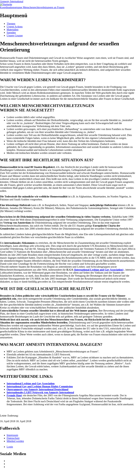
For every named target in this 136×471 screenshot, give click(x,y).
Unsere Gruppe (15, 35)
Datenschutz (13, 438)
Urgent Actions (15, 26)
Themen (11, 23)
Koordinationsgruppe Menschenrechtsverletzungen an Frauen (32, 7)
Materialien (12, 29)
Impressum (12, 435)
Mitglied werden (15, 441)
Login (10, 446)
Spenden (11, 32)
